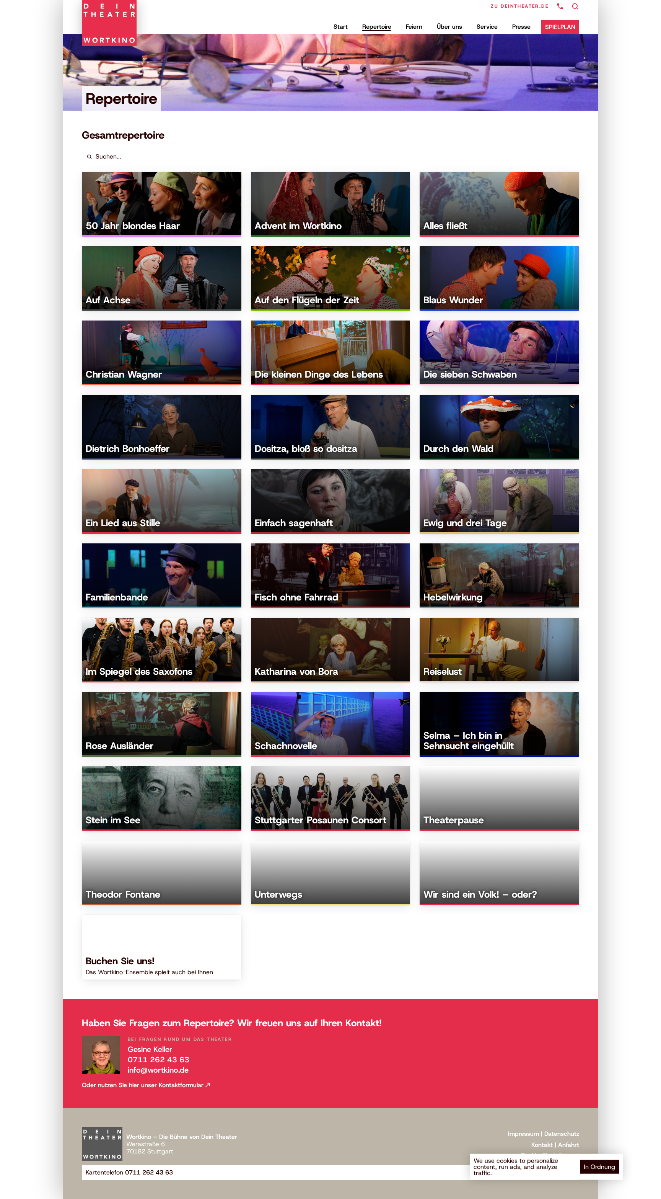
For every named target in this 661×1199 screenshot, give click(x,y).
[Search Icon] (575, 6)
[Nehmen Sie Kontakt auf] (560, 6)
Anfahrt (568, 1145)
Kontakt (542, 1145)
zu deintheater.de (520, 6)
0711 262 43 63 (158, 1060)
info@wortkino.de (158, 1070)
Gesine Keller (150, 1049)
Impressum (523, 1134)
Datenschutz (561, 1134)
